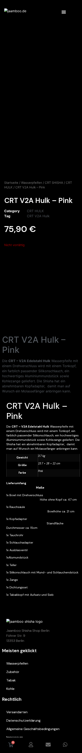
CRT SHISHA (54, 183)
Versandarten (17, 712)
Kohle (10, 688)
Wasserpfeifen (31, 183)
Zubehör (12, 672)
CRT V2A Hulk (38, 216)
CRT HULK (35, 211)
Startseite (11, 183)
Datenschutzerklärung (23, 720)
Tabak (11, 680)
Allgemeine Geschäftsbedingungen (33, 729)
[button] (63, 11)
